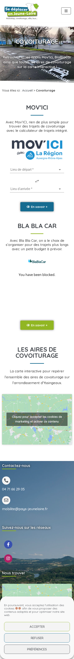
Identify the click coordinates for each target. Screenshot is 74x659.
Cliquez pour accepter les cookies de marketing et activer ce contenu (37, 419)
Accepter (37, 627)
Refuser (37, 638)
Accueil (27, 90)
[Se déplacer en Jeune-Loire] (21, 11)
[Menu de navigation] (66, 10)
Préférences (37, 649)
